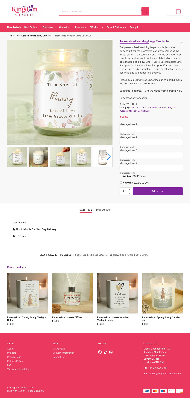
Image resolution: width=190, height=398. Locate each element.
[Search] (145, 11)
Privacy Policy (14, 357)
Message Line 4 (128, 163)
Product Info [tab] (103, 209)
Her (169, 107)
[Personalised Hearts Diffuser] (72, 293)
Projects (11, 352)
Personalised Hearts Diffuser (67, 317)
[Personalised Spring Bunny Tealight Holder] (27, 293)
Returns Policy (15, 361)
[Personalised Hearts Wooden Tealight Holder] (117, 293)
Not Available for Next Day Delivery (34, 35)
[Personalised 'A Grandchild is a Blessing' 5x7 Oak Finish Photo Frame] (181, 42)
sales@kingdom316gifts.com (165, 373)
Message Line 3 (128, 150)
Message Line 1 (128, 124)
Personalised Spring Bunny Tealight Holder (26, 319)
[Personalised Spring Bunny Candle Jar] (162, 293)
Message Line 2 (128, 137)
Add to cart (158, 191)
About (10, 348)
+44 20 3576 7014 (157, 367)
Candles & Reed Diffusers (154, 107)
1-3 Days (135, 107)
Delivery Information (63, 352)
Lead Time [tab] (86, 209)
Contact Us (58, 357)
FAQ (9, 365)
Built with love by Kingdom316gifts (25, 390)
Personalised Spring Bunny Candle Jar (161, 319)
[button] (175, 11)
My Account (59, 348)
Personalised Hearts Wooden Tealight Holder (113, 319)
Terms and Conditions (19, 369)
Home (11, 35)
